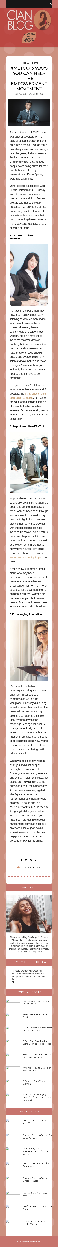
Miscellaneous (29, 63)
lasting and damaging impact (26, 557)
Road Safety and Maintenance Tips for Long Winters (36, 1151)
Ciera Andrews (30, 867)
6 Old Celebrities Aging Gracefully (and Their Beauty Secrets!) (37, 1097)
